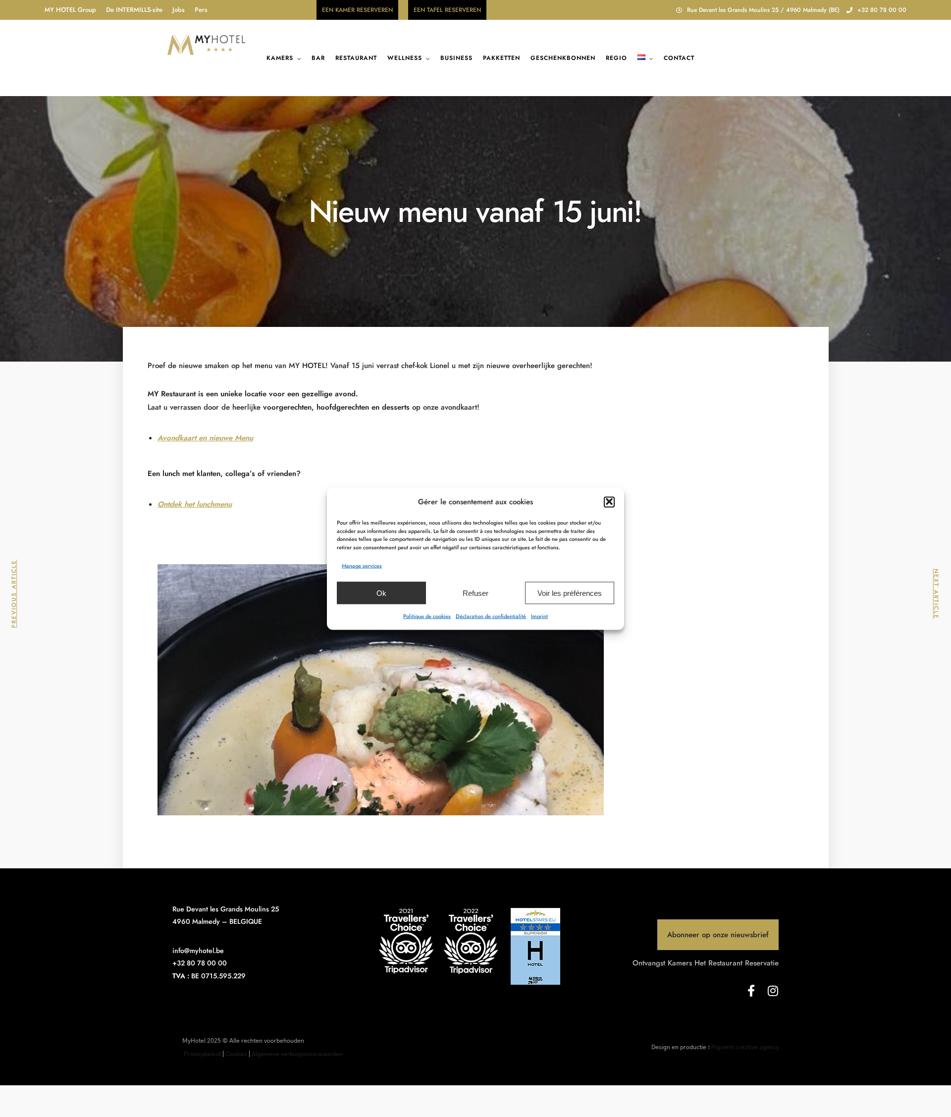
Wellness (404, 57)
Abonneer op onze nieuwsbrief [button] (718, 934)
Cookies (236, 1054)
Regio (616, 57)
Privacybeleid (202, 1054)
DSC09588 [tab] (413, 784)
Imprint (539, 616)
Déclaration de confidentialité (491, 616)
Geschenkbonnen (562, 57)
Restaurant (356, 57)
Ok (381, 592)
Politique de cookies (427, 616)
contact (679, 57)
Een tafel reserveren (447, 9)
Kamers (279, 57)
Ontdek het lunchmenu (195, 504)
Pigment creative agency (745, 1047)
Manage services (362, 565)
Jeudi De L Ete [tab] (391, 784)
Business (456, 57)
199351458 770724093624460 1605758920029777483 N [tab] (380, 784)
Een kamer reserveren (357, 9)
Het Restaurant (718, 962)
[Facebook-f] (751, 991)
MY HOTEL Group (70, 9)
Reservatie (762, 962)
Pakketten (501, 57)
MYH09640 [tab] (402, 784)
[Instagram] (773, 991)
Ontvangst (649, 962)
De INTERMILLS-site (134, 9)
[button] (609, 502)
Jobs (178, 9)
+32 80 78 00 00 (881, 9)
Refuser (475, 592)
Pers (201, 9)
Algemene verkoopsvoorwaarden (297, 1054)
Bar (318, 57)
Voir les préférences (569, 592)
